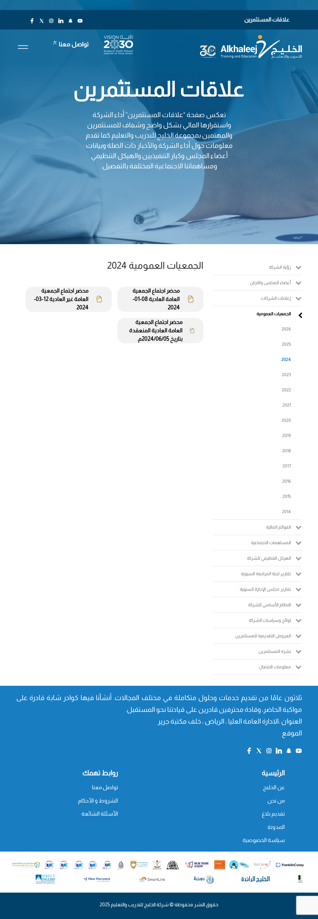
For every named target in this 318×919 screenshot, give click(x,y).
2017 (287, 465)
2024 (286, 359)
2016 (286, 481)
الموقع (292, 733)
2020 (286, 420)
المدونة (276, 827)
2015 (287, 496)
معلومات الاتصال (275, 666)
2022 (286, 389)
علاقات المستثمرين (266, 19)
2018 (286, 450)
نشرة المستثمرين (274, 651)
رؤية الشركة (280, 267)
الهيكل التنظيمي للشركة (269, 558)
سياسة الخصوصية (264, 840)
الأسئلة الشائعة (99, 814)
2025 (286, 344)
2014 (286, 511)
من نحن (276, 801)
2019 (286, 435)
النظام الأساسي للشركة (269, 604)
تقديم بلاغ (273, 814)
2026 (286, 328)
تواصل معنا (105, 787)
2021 (287, 405)
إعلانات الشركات (276, 298)
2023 (286, 374)
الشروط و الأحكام (98, 801)
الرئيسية (273, 773)
